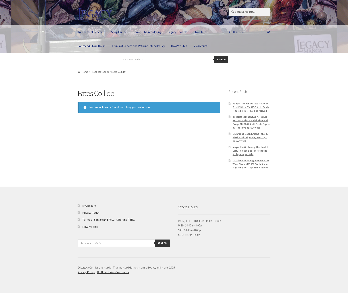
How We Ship (179, 46)
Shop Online (119, 32)
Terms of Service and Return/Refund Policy (138, 46)
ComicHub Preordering (147, 32)
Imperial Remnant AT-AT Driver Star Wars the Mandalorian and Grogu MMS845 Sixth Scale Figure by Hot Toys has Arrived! (251, 122)
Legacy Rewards (177, 32)
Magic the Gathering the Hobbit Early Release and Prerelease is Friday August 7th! (250, 150)
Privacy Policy (90, 212)
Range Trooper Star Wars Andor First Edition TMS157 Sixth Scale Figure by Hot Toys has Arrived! (251, 107)
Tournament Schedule (91, 32)
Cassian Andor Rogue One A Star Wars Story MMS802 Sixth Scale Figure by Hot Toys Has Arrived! (251, 164)
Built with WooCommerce (113, 272)
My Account (200, 46)
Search (221, 59)
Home (85, 71)
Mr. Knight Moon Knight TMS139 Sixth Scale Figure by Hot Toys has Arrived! (250, 137)
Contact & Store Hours (91, 46)
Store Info (200, 32)
